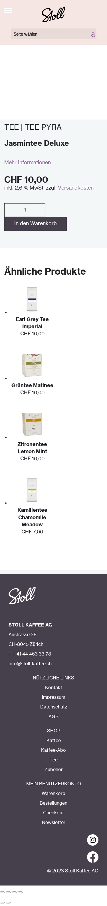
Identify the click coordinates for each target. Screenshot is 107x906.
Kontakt (53, 687)
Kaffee (54, 740)
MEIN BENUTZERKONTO (53, 784)
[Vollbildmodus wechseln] (14, 892)
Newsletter (53, 822)
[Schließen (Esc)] (2, 892)
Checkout (53, 813)
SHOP (53, 731)
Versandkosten (76, 188)
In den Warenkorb (35, 223)
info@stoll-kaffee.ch (30, 663)
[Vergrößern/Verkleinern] (20, 892)
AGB (53, 716)
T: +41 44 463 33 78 (30, 654)
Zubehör (54, 769)
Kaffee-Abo (53, 750)
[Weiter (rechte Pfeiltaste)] (8, 902)
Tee (54, 760)
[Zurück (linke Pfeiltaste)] (2, 902)
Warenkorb (53, 793)
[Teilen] (8, 892)
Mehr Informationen (27, 162)
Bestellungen (53, 803)
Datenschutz (53, 707)
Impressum (53, 697)
